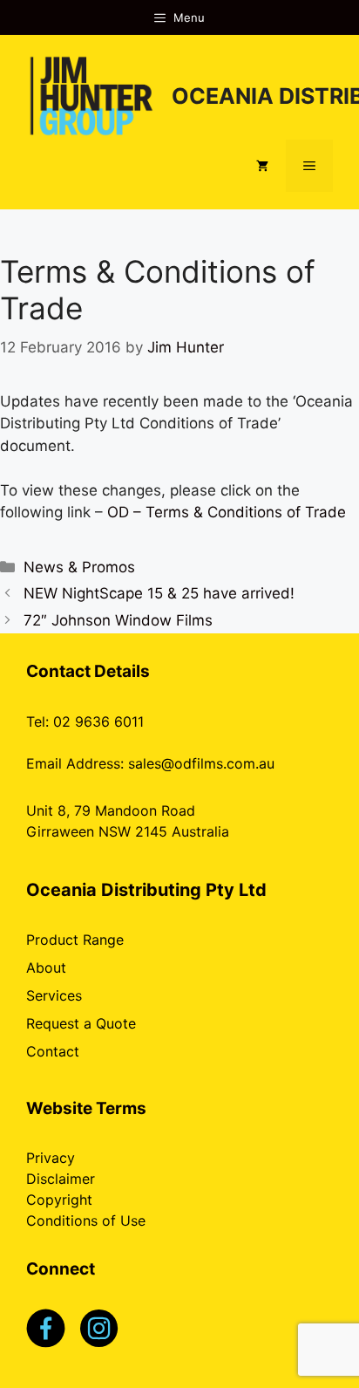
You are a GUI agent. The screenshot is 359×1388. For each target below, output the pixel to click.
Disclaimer (60, 1178)
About (46, 967)
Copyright (59, 1199)
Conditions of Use (86, 1220)
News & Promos (79, 567)
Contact (52, 1051)
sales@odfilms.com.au (201, 763)
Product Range (75, 939)
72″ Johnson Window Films (118, 620)
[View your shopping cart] (262, 166)
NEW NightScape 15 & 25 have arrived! (159, 593)
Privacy (50, 1157)
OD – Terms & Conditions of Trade (226, 512)
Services (54, 995)
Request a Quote (81, 1023)
